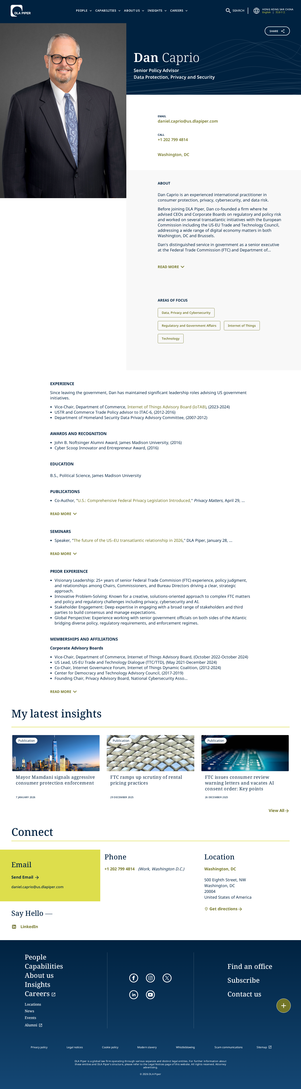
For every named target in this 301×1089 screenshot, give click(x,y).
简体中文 (280, 12)
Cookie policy (110, 1047)
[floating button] (283, 1006)
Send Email (22, 877)
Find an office (249, 966)
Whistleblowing (185, 1047)
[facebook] (133, 978)
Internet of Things (242, 325)
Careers (176, 10)
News (29, 1011)
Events (30, 1017)
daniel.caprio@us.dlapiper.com (188, 121)
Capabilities (105, 10)
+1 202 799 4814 (173, 139)
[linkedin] (133, 994)
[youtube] (150, 994)
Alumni (31, 1025)
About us (132, 10)
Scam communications (229, 1047)
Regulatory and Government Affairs (189, 325)
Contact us (244, 994)
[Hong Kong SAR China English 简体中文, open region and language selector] (256, 11)
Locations (33, 1004)
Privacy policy (39, 1047)
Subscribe (243, 980)
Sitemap (262, 1047)
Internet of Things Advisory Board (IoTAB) (166, 406)
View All (276, 810)
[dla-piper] (22, 11)
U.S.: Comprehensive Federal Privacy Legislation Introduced (134, 500)
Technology (171, 338)
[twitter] (167, 978)
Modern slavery (147, 1047)
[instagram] (150, 978)
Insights (155, 10)
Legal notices (75, 1047)
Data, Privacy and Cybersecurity (186, 312)
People (81, 10)
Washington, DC (173, 154)
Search (239, 10)
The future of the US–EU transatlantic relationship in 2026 (128, 540)
